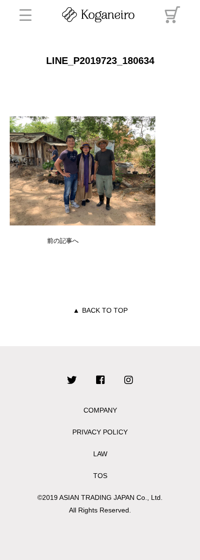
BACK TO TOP (100, 310)
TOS (100, 476)
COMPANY (100, 410)
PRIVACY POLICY (100, 432)
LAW (100, 454)
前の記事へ (63, 240)
